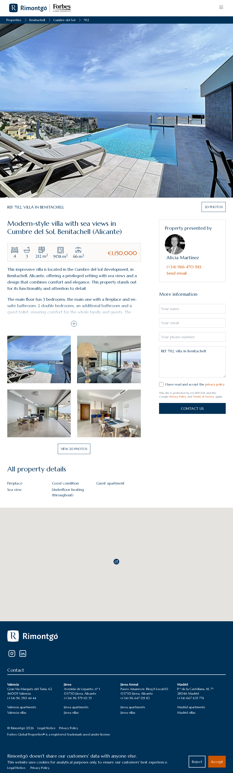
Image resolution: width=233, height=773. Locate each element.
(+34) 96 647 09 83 (135, 698)
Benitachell (37, 20)
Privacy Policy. (40, 768)
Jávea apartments (76, 707)
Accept (217, 761)
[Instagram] (11, 653)
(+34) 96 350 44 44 (21, 698)
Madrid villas (186, 713)
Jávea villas (71, 713)
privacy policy (215, 384)
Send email (177, 273)
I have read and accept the (195, 384)
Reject (197, 761)
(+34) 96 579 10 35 (78, 698)
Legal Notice (47, 728)
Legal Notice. (16, 768)
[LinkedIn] (22, 653)
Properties (13, 20)
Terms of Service (203, 396)
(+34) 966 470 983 (184, 266)
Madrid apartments (191, 707)
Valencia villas (16, 713)
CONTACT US (192, 408)
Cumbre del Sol (64, 20)
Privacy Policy (178, 396)
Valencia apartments (21, 707)
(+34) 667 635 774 (190, 698)
